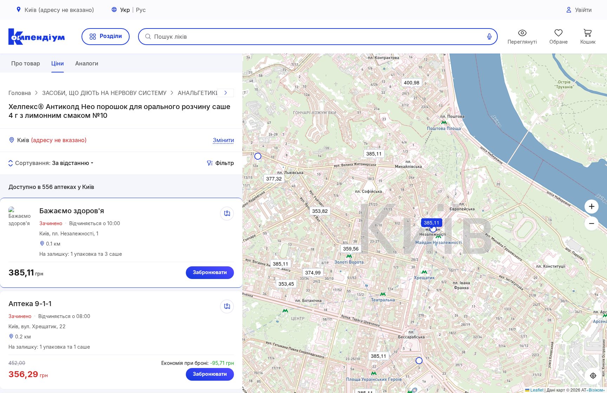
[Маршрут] (227, 214)
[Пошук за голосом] (489, 37)
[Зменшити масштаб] (592, 223)
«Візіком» (595, 390)
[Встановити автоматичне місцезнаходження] (593, 376)
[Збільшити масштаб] (592, 206)
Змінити (223, 140)
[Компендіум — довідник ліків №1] (36, 36)
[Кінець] (225, 93)
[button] (258, 156)
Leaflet (536, 390)
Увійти (583, 9)
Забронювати (210, 272)
